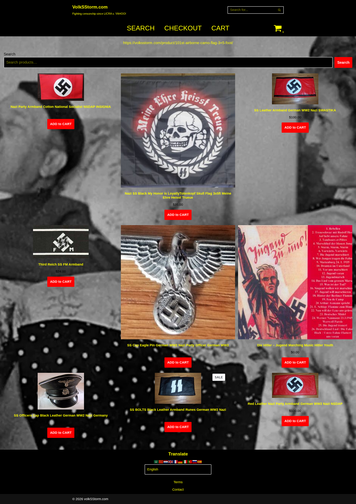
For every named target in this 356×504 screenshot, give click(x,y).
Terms (178, 482)
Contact (178, 489)
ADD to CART (61, 124)
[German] (180, 461)
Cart (220, 28)
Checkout (183, 28)
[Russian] (194, 461)
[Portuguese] (190, 461)
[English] (170, 461)
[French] (175, 461)
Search (141, 28)
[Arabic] (156, 461)
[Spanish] (199, 461)
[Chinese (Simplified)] (161, 461)
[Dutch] (166, 461)
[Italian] (185, 461)
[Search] (279, 10)
